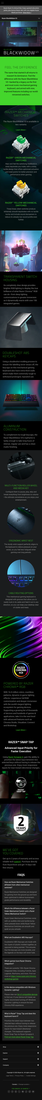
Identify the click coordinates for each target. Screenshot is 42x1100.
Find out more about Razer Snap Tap (18, 1037)
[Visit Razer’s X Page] (19, 1091)
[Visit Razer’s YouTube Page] (22, 1091)
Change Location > (24, 1084)
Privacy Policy (19, 1076)
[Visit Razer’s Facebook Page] (8, 1091)
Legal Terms (9, 1076)
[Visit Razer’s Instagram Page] (12, 1091)
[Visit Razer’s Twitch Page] (29, 1091)
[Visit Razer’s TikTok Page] (26, 1091)
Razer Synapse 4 (15, 757)
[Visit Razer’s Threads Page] (15, 1091)
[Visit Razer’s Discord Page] (33, 1091)
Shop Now (27, 12)
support (17, 861)
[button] (2, 2)
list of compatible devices (27, 994)
